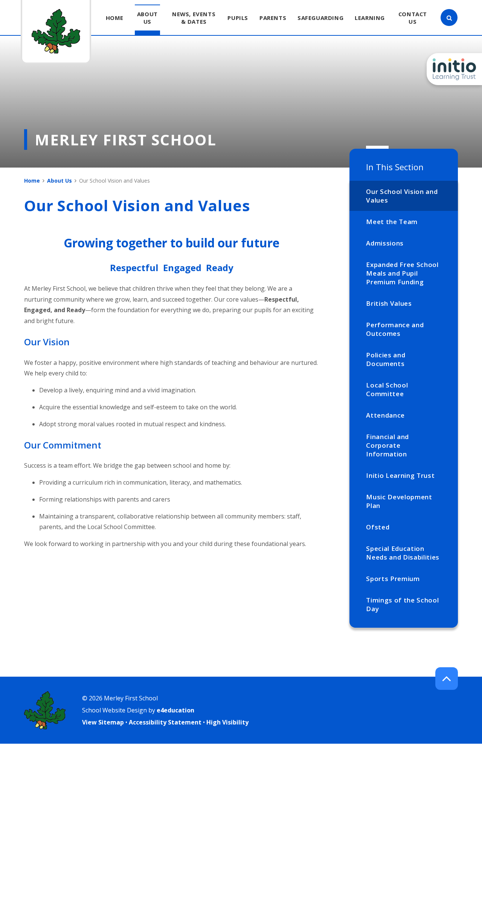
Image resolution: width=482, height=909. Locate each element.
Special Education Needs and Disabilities (402, 552)
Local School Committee (387, 389)
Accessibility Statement (165, 722)
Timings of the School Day (402, 604)
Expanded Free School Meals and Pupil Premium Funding (402, 273)
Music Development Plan (399, 501)
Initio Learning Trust (400, 475)
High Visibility (227, 722)
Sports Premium (393, 578)
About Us (59, 180)
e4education (175, 710)
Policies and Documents (385, 359)
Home (32, 180)
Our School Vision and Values (402, 195)
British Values (389, 303)
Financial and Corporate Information (387, 445)
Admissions (385, 243)
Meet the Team (392, 221)
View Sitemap (103, 722)
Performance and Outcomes (395, 329)
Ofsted (377, 527)
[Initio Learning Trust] (454, 69)
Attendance (385, 415)
